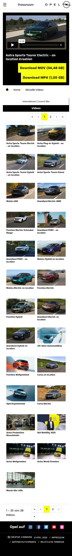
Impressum (58, 537)
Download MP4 (43, 77)
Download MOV (42, 68)
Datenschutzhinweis (24, 542)
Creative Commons (21, 537)
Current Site (43, 101)
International (29, 101)
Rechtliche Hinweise (52, 542)
